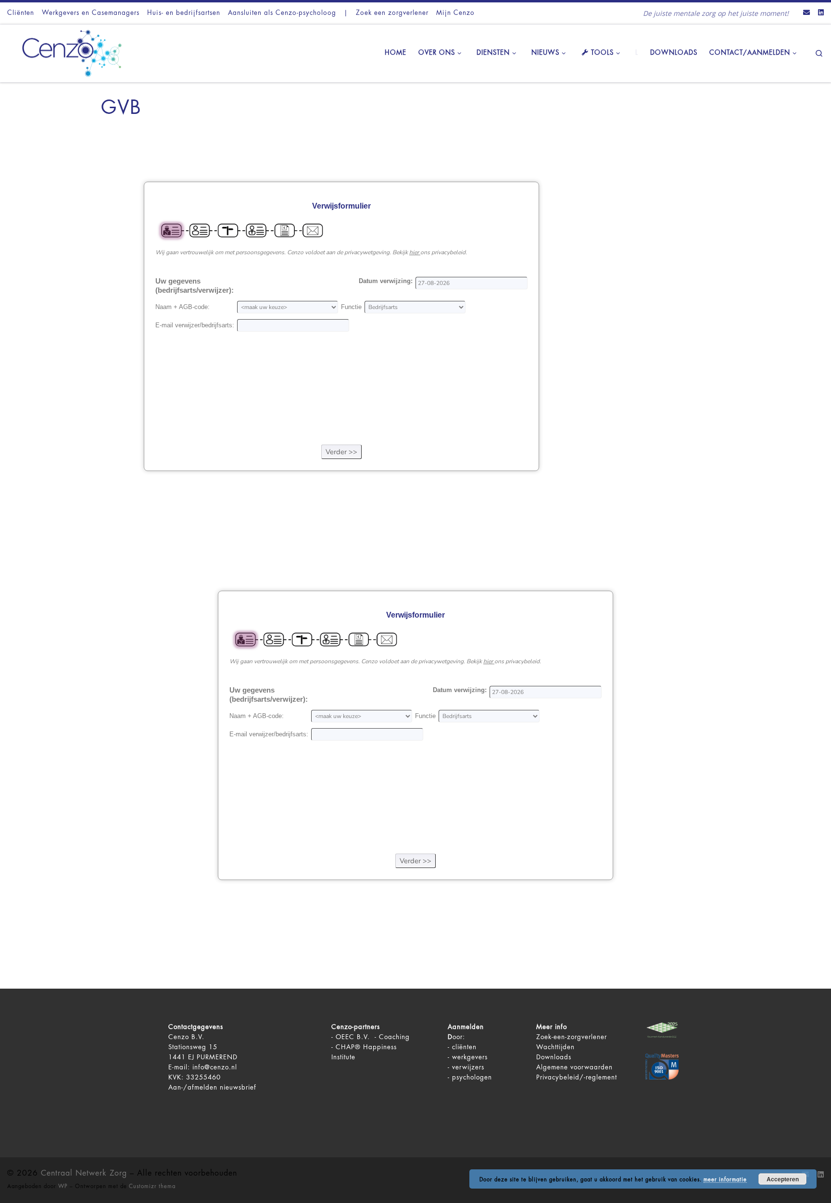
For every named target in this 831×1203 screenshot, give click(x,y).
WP (63, 1186)
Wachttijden (555, 1047)
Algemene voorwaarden (574, 1067)
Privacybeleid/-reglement (576, 1077)
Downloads (553, 1057)
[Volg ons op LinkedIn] (821, 13)
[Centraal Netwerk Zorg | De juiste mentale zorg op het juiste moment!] (67, 52)
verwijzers (468, 1067)
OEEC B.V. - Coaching (373, 1037)
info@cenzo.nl (214, 1067)
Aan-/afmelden (192, 1087)
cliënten (464, 1047)
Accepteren (783, 1179)
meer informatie (725, 1179)
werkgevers (470, 1057)
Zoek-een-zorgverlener (571, 1037)
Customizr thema (152, 1186)
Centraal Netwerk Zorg (84, 1173)
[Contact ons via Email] (806, 13)
